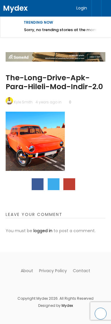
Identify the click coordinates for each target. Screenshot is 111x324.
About (27, 271)
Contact (81, 271)
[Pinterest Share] (69, 184)
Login (81, 8)
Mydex (15, 8)
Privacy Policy (53, 271)
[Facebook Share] (38, 184)
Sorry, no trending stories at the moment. (64, 30)
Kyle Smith (23, 102)
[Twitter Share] (53, 184)
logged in (42, 231)
